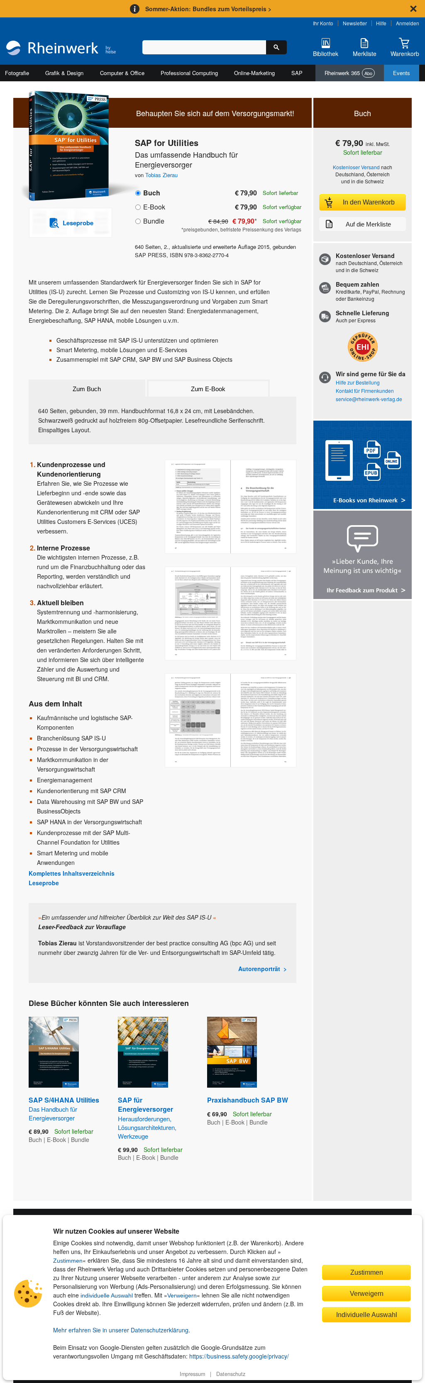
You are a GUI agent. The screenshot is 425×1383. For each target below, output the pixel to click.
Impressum (192, 1374)
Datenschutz (230, 1374)
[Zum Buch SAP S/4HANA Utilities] (54, 1052)
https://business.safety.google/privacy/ (239, 1356)
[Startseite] (61, 48)
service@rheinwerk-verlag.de (369, 398)
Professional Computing (189, 73)
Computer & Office (122, 73)
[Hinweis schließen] (413, 9)
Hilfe (381, 23)
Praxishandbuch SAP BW (247, 1100)
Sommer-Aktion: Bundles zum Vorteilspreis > (208, 9)
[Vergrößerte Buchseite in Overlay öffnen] (230, 507)
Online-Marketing (254, 73)
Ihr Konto (323, 23)
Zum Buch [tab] (87, 388)
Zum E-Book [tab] (208, 388)
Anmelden (407, 23)
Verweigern (182, 1295)
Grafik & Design (64, 73)
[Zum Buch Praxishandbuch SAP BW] (232, 1052)
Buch (151, 192)
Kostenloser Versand (356, 166)
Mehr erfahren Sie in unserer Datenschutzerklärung (120, 1330)
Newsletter (355, 23)
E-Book (154, 207)
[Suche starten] (276, 47)
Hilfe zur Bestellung (358, 382)
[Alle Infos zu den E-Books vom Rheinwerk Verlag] (362, 466)
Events (401, 73)
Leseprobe (44, 883)
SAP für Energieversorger (147, 1117)
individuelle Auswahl (107, 1295)
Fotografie (17, 73)
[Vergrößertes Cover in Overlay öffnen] (66, 146)
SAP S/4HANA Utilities (64, 1108)
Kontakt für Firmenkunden (365, 390)
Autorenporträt (259, 968)
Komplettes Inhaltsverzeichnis (72, 873)
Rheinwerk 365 (348, 73)
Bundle (153, 221)
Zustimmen (68, 1260)
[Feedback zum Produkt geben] (362, 556)
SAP (297, 73)
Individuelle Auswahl (366, 1314)
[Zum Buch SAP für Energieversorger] (143, 1052)
